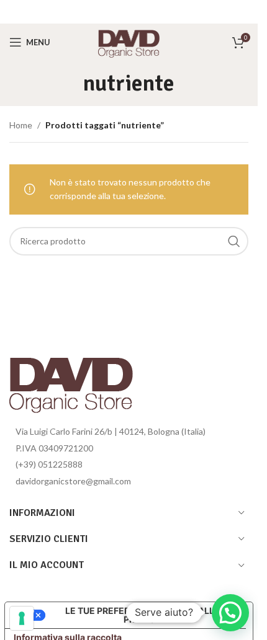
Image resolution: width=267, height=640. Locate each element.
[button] (230, 612)
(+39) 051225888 (49, 464)
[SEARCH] (234, 241)
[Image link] (71, 381)
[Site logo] (129, 41)
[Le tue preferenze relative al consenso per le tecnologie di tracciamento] (22, 618)
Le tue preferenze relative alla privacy (142, 614)
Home (20, 125)
